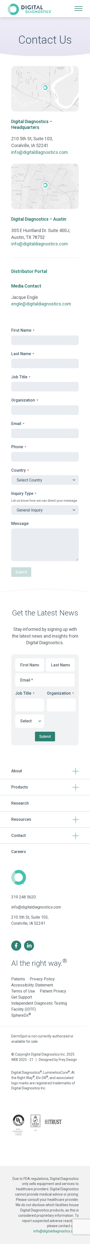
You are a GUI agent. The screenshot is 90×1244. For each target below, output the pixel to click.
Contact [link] (18, 835)
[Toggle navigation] (78, 8)
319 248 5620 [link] (23, 897)
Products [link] (19, 787)
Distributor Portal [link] (29, 271)
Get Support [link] (21, 997)
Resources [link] (21, 819)
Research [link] (20, 803)
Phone (18, 446)
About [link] (16, 771)
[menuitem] (45, 771)
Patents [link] (18, 979)
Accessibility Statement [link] (32, 985)
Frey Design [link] (68, 1060)
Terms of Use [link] (23, 991)
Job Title (20, 377)
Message (19, 523)
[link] (30, 8)
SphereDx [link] (21, 1015)
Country (20, 470)
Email (17, 423)
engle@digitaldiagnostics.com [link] (41, 303)
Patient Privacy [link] (53, 991)
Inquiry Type (23, 493)
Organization (24, 400)
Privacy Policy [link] (42, 979)
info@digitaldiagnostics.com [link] (39, 152)
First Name (22, 330)
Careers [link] (18, 851)
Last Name (22, 353)
